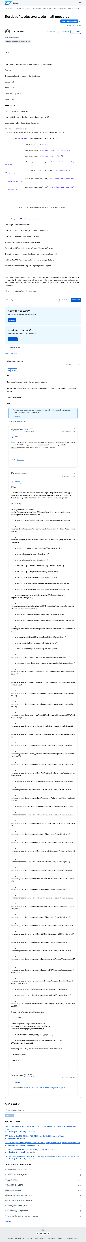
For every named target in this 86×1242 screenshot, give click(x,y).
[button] (72, 32)
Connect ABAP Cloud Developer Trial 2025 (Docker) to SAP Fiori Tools (31, 1149)
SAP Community (9, 8)
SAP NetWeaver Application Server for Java (18, 41)
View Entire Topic (11, 353)
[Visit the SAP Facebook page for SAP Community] (37, 1233)
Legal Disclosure (39, 1238)
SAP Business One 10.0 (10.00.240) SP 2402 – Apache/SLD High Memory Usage (34, 1136)
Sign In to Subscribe (69, 21)
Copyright (29, 1238)
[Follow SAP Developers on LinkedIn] (49, 1233)
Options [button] (79, 21)
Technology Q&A (46, 8)
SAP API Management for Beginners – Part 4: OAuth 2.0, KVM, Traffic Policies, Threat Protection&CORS (42, 1143)
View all (8, 1221)
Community (17, 3)
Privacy (10, 1238)
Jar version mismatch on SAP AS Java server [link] (66, 8)
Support (59, 1238)
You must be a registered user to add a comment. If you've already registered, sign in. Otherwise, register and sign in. (41, 411)
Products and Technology (23, 8)
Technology (36, 8)
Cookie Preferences (71, 1238)
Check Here (20, 460)
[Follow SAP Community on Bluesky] (41, 1233)
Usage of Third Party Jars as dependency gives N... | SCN (44, 1088)
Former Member (17, 32)
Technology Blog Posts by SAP (18, 1132)
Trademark (51, 1238)
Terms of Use (19, 1238)
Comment (76, 300)
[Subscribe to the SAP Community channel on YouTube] (45, 1233)
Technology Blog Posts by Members (20, 1145)
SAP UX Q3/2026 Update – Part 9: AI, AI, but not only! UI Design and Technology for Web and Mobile (42, 1156)
